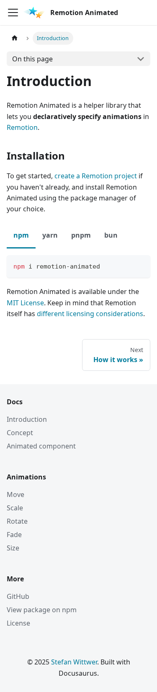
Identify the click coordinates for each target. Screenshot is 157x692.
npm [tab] (21, 235)
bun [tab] (111, 235)
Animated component (41, 446)
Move (15, 494)
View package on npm (42, 609)
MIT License (25, 302)
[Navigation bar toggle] (13, 12)
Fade (14, 534)
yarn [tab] (50, 235)
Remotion (22, 127)
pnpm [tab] (81, 235)
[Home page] (15, 38)
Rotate (17, 521)
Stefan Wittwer (74, 662)
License (18, 623)
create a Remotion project (95, 175)
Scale (15, 507)
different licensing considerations (90, 313)
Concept (20, 432)
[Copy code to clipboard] (140, 265)
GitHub (18, 596)
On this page (32, 58)
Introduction (27, 419)
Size (13, 548)
